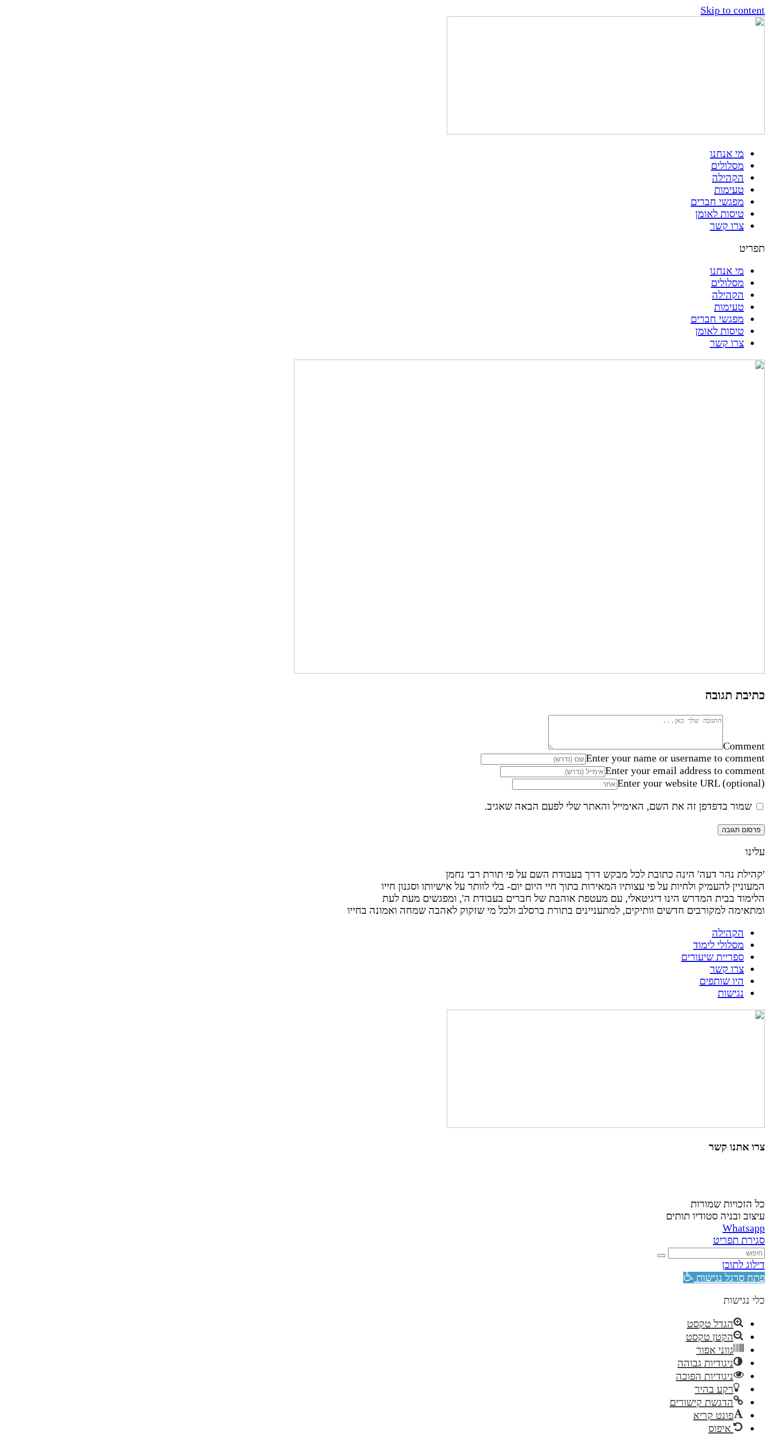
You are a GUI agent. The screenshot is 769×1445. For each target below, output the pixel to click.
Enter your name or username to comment (675, 758)
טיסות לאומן (719, 213)
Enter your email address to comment (685, 770)
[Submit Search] (661, 1255)
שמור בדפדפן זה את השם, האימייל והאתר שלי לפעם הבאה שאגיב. (618, 806)
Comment (744, 746)
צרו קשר (727, 225)
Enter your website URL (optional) (691, 783)
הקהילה (728, 177)
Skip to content (732, 10)
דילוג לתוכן (743, 1264)
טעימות (729, 189)
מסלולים (727, 165)
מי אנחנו (727, 153)
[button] (384, 248)
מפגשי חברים (717, 201)
